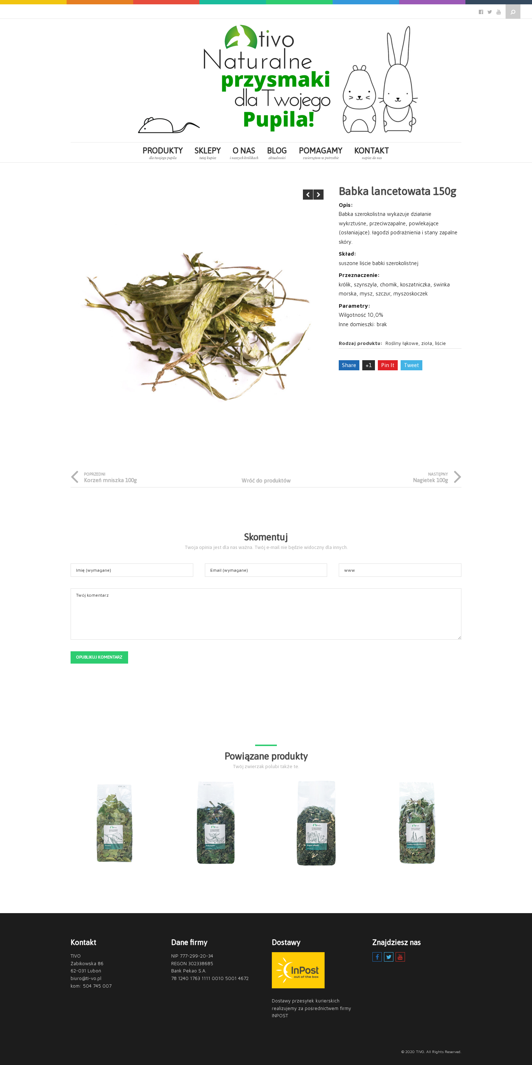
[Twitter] (388, 957)
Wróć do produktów (266, 480)
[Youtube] (400, 957)
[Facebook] (377, 957)
